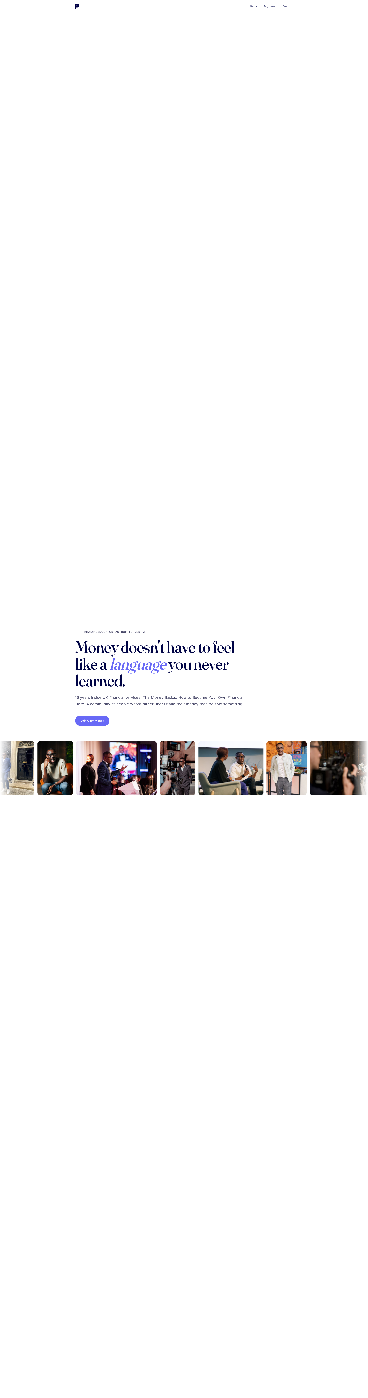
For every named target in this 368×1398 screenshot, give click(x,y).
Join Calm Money (92, 720)
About (253, 6)
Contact (287, 6)
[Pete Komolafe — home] (77, 6)
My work (269, 6)
